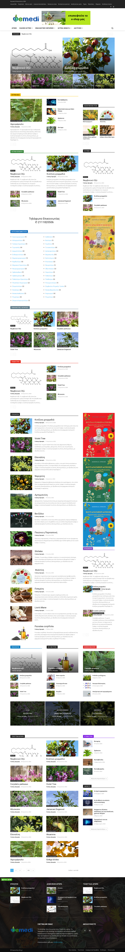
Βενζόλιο (39, 513)
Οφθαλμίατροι (17, 276)
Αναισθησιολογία (51, 831)
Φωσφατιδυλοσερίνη (98, 683)
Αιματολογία (68, 64)
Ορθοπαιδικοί (16, 272)
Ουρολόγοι (49, 272)
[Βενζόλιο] (21, 520)
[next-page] (14, 144)
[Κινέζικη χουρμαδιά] (89, 56)
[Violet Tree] (41, 81)
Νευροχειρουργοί (18, 269)
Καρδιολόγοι (16, 262)
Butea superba (60, 675)
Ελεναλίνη (40, 457)
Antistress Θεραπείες (17, 83)
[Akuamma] (62, 824)
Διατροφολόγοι (50, 251)
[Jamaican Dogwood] (83, 81)
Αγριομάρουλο (17, 124)
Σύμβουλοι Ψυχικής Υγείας (54, 286)
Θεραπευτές (49, 254)
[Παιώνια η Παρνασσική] (21, 538)
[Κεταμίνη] (87, 743)
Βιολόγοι (48, 240)
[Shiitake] (21, 557)
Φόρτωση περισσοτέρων (98, 778)
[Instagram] (113, 7)
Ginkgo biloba (52, 859)
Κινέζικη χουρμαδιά (56, 174)
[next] (111, 34)
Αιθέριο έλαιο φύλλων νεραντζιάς (89, 137)
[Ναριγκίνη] (21, 482)
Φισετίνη (102, 121)
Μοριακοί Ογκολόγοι (19, 265)
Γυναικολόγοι (50, 247)
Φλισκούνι (24, 201)
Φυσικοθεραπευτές (51, 290)
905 (29, 870)
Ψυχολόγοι (49, 297)
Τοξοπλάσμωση (63, 906)
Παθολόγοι (49, 276)
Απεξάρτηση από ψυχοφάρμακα (102, 691)
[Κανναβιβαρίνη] (51, 102)
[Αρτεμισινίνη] (21, 501)
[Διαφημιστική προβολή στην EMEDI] (51, 899)
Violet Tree (61, 192)
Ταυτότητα (81, 950)
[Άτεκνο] (51, 890)
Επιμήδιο (58, 691)
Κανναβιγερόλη (99, 769)
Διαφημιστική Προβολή (92, 950)
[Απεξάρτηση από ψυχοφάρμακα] (87, 694)
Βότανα (15, 64)
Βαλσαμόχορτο (87, 121)
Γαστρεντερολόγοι (18, 244)
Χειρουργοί (49, 293)
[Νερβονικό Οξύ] (36, 56)
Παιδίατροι (49, 279)
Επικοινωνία (111, 950)
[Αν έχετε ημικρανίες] (87, 793)
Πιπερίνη (39, 589)
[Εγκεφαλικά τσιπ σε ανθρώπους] (87, 822)
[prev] (108, 34)
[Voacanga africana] (51, 686)
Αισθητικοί (48, 237)
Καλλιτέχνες (49, 258)
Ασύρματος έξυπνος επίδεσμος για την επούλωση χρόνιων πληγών (103, 811)
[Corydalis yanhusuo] (20, 81)
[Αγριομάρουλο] (26, 110)
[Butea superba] (51, 678)
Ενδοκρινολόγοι (17, 254)
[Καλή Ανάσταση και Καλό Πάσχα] (51, 111)
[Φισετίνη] (107, 115)
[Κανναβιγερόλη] (87, 771)
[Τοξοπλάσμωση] (51, 909)
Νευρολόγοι (49, 265)
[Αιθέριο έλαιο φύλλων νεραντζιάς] (90, 130)
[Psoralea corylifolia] (21, 632)
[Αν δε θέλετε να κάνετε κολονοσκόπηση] (87, 802)
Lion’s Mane (40, 607)
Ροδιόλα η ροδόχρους (99, 675)
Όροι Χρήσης (72, 950)
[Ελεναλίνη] (104, 81)
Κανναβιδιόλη (98, 760)
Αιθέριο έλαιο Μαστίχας (107, 137)
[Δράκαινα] (51, 120)
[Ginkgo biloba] (62, 849)
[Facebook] (111, 7)
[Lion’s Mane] (21, 614)
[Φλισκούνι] (62, 81)
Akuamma (50, 834)
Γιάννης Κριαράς (15, 126)
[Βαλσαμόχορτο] (90, 115)
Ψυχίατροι (15, 297)
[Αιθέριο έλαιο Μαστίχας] (107, 130)
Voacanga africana (61, 683)
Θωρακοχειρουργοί (19, 258)
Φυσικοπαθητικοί (18, 293)
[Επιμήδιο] (51, 694)
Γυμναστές (16, 247)
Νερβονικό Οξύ (27, 34)
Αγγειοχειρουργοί (18, 237)
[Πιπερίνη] (21, 595)
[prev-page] (11, 144)
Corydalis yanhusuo (27, 192)
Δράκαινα (61, 118)
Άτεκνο (60, 888)
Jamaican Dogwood (64, 201)
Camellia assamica (92, 668)
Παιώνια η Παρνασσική (46, 532)
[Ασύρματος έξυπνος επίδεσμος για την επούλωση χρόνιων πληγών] (87, 812)
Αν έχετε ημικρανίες (100, 791)
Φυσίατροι (15, 290)
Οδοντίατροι (49, 269)
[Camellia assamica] (99, 662)
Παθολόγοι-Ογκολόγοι (20, 279)
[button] (112, 28)
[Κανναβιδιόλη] (87, 762)
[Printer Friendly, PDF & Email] (6, 879)
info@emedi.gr (57, 942)
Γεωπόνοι (48, 244)
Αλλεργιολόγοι (17, 240)
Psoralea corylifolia (44, 626)
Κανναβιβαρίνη (62, 100)
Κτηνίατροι (49, 262)
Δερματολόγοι (17, 251)
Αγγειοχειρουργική (52, 856)
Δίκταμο (60, 127)
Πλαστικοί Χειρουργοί (19, 283)
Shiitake (39, 551)
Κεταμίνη (97, 741)
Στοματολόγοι (17, 286)
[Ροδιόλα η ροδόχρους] (87, 678)
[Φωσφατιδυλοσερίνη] (87, 686)
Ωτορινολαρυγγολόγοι (20, 300)
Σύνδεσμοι (103, 950)
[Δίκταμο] (51, 129)
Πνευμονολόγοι (50, 283)
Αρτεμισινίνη (41, 495)
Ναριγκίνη (40, 476)
